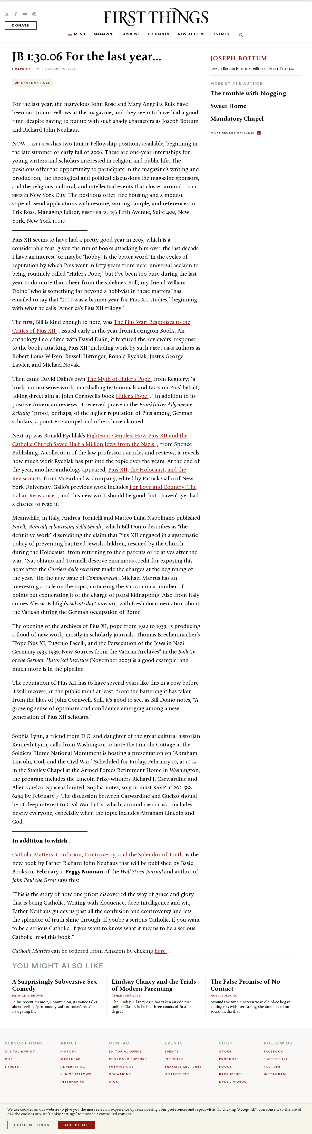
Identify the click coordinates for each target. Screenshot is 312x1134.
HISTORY (68, 1051)
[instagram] (34, 14)
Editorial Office (125, 1051)
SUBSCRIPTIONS (24, 1043)
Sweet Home (228, 106)
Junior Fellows (76, 1074)
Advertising (72, 1066)
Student (13, 1066)
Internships (72, 1081)
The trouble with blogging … (251, 93)
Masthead (70, 1059)
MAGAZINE (104, 34)
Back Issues (231, 1074)
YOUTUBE (272, 1066)
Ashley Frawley (126, 995)
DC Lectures (177, 1074)
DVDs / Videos (233, 1081)
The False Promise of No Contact (245, 985)
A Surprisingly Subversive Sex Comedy (54, 985)
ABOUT (68, 1043)
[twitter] (7, 14)
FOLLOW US (278, 1043)
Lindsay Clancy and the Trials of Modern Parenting (154, 985)
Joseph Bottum (26, 69)
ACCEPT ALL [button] (76, 1125)
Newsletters (192, 34)
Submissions (121, 1066)
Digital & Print (20, 1051)
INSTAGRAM (275, 1074)
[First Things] (156, 17)
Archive (131, 34)
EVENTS (174, 1043)
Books (225, 1066)
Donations (120, 1074)
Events (221, 34)
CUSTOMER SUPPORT (128, 1059)
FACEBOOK (273, 1051)
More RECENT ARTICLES (232, 132)
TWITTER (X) (275, 1059)
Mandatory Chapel (237, 118)
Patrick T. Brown (28, 995)
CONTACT (121, 1043)
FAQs (113, 1081)
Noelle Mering (224, 995)
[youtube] (25, 14)
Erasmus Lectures (183, 1066)
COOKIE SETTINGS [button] (30, 1125)
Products (229, 1059)
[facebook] (16, 14)
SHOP (225, 1043)
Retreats (174, 1059)
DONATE (20, 25)
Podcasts (158, 34)
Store (225, 1051)
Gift (9, 1059)
